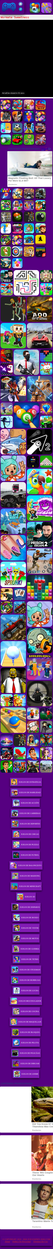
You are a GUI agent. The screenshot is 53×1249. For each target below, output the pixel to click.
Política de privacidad (21, 1242)
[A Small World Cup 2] (6, 210)
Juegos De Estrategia (30, 782)
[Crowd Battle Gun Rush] (46, 12)
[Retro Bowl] (6, 256)
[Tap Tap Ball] (17, 132)
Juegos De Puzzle (30, 845)
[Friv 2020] (21, 5)
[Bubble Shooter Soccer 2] (35, 12)
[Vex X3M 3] (29, 221)
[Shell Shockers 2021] (6, 267)
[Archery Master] (17, 256)
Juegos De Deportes (30, 824)
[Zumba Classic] (6, 244)
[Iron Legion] (40, 132)
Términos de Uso (40, 1242)
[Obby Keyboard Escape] (29, 132)
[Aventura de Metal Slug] (29, 256)
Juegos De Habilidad (30, 792)
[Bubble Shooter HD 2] (6, 198)
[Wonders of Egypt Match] (17, 210)
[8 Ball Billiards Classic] (40, 221)
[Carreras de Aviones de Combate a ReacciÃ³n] (17, 198)
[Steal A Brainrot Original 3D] (29, 210)
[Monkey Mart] (29, 233)
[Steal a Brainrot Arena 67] (40, 210)
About (7, 1242)
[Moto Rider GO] (29, 198)
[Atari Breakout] (40, 256)
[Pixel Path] (40, 244)
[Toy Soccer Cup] (29, 144)
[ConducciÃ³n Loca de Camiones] (29, 244)
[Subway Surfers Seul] (40, 233)
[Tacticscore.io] (6, 121)
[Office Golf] (6, 144)
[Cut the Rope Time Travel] (29, 109)
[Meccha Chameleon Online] (40, 144)
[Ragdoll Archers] (6, 221)
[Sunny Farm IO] (40, 109)
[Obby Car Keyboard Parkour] (17, 144)
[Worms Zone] (17, 244)
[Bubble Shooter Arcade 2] (17, 267)
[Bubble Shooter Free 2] (29, 121)
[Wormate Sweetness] (6, 109)
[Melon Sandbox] (17, 221)
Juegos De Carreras (29, 813)
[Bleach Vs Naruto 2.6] (17, 121)
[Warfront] (40, 198)
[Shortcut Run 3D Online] (6, 233)
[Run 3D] (17, 233)
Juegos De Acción (30, 803)
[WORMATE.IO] (17, 109)
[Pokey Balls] (6, 132)
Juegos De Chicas (30, 834)
